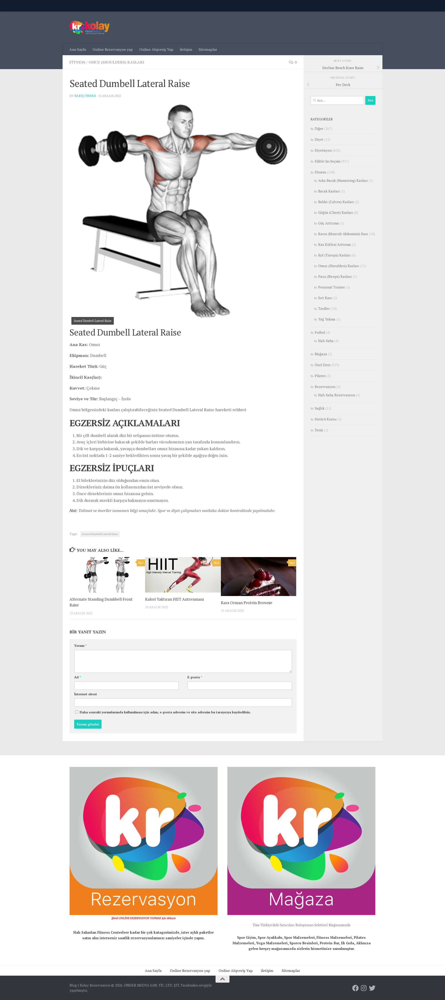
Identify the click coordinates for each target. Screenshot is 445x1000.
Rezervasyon (325, 386)
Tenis (319, 430)
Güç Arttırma (328, 223)
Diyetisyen (323, 150)
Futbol (320, 332)
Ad (77, 677)
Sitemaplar (208, 49)
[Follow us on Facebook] (355, 988)
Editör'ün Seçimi (327, 161)
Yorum (80, 645)
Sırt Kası (325, 297)
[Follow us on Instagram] (364, 988)
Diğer (319, 128)
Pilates (320, 375)
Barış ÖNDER (85, 95)
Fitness (77, 62)
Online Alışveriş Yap (156, 49)
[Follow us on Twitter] (372, 988)
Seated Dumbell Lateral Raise (100, 534)
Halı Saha (326, 340)
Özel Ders (323, 364)
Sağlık (319, 408)
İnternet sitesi (85, 694)
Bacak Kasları (329, 191)
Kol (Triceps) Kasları (334, 255)
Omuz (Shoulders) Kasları (116, 62)
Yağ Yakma (326, 319)
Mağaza (321, 354)
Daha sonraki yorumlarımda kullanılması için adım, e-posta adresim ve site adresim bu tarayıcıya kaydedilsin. (165, 712)
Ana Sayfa (77, 49)
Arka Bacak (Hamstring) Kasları (343, 180)
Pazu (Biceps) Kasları (335, 276)
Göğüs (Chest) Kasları (335, 212)
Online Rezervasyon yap (112, 49)
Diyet (319, 139)
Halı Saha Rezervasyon (336, 395)
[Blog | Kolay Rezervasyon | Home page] (89, 27)
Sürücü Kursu (325, 419)
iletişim (186, 49)
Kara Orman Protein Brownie (246, 602)
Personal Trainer (331, 287)
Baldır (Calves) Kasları (336, 201)
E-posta (195, 677)
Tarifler (324, 308)
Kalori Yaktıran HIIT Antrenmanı (174, 599)
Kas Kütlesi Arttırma (334, 244)
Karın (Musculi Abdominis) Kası (343, 233)
